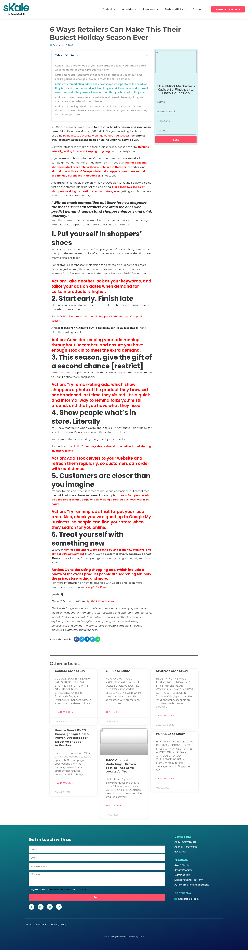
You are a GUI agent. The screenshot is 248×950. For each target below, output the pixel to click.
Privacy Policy (84, 889)
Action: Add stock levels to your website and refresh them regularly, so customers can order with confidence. (99, 99)
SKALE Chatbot (182, 865)
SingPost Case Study (172, 671)
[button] (147, 55)
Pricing (196, 9)
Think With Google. (103, 601)
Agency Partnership (185, 846)
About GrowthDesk (185, 842)
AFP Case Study (117, 671)
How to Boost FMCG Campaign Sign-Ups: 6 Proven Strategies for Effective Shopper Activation (72, 738)
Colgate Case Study (70, 671)
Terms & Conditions (60, 889)
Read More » (64, 712)
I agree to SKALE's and (61, 889)
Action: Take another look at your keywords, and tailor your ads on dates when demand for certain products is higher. (100, 67)
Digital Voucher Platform (188, 879)
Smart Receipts (183, 870)
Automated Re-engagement (191, 884)
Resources (180, 851)
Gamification (182, 875)
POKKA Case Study (170, 734)
